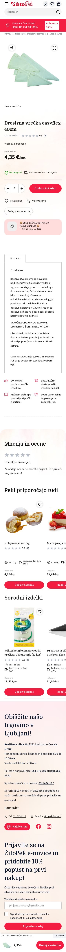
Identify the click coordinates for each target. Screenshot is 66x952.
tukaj (40, 918)
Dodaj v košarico (50, 945)
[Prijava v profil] (45, 4)
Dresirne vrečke (57, 33)
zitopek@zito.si (52, 816)
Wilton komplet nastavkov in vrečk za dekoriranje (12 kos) (22, 652)
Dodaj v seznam (17, 211)
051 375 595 (39, 771)
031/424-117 (46, 783)
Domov (7, 34)
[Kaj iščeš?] (58, 12)
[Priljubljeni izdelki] (52, 4)
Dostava (14, 258)
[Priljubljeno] (40, 504)
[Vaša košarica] (59, 4)
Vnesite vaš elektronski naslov (21, 899)
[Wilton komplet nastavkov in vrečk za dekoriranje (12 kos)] (24, 627)
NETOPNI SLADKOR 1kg (17, 543)
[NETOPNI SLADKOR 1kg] (24, 520)
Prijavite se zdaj (33, 926)
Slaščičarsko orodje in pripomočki (30, 33)
